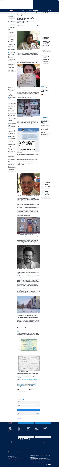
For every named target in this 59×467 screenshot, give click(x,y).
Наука (28, 431)
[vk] (20, 439)
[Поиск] (47, 11)
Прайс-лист (9, 427)
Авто (18, 426)
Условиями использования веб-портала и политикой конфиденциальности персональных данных (39, 458)
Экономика (44, 430)
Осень (35, 427)
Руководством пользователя (33, 457)
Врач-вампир (19, 391)
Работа (36, 430)
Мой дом (28, 430)
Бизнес (19, 427)
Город (19, 429)
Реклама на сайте (10, 426)
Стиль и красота (45, 427)
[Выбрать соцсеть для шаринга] (39, 25)
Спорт (43, 426)
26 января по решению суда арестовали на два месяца (30, 379)
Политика (36, 428)
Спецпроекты (44, 431)
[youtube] (27, 439)
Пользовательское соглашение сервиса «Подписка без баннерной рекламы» (37, 462)
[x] (26, 439)
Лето (27, 429)
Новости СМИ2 (19, 418)
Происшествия (37, 429)
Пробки (26, 10)
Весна (19, 428)
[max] (24, 439)
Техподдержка (10, 431)
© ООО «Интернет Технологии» (11, 464)
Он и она (36, 426)
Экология (44, 429)
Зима (27, 426)
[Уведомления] (48, 11)
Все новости (12, 15)
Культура (28, 428)
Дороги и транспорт (20, 430)
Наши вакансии (10, 430)
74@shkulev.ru (15, 459)
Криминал (28, 427)
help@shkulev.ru (12, 460)
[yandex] (29, 439)
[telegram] (19, 439)
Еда (18, 431)
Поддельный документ (24, 391)
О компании (9, 428)
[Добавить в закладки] (37, 25)
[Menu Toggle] (9, 11)
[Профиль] (50, 11)
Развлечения (36, 431)
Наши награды (10, 429)
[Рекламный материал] (35, 10)
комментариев (21, 25)
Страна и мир (44, 428)
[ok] (22, 439)
